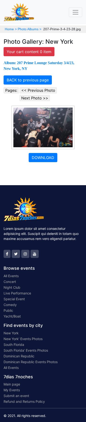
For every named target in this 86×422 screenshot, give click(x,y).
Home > (11, 29)
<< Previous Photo (38, 90)
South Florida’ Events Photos (26, 350)
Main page (12, 384)
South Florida (14, 344)
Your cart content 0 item (29, 51)
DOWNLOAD (43, 157)
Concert (10, 282)
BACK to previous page (28, 80)
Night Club (12, 287)
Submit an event (16, 396)
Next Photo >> (34, 98)
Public (8, 310)
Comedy (10, 305)
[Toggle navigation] (75, 12)
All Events (11, 276)
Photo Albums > (29, 29)
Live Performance (17, 293)
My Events (12, 390)
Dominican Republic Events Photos (31, 362)
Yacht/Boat (12, 316)
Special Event (14, 299)
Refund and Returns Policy (24, 401)
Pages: (11, 90)
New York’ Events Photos (23, 339)
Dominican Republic (19, 356)
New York (11, 333)
